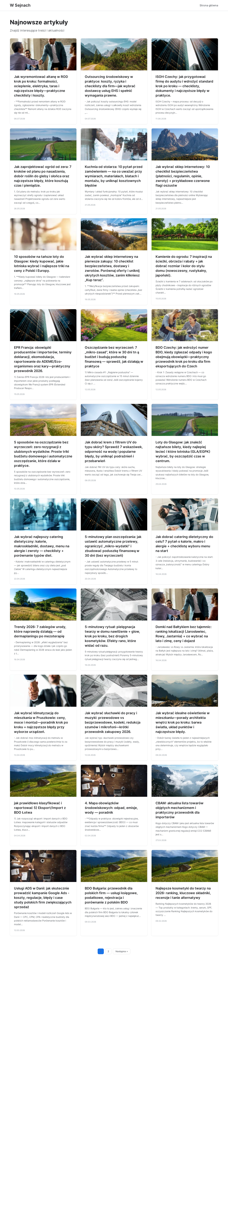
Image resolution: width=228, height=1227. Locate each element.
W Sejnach (20, 5)
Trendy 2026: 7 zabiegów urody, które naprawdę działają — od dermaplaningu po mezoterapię (40, 631)
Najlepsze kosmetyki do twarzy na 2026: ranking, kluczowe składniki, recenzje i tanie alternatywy (183, 893)
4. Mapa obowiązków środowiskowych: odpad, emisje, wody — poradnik (111, 807)
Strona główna (209, 5)
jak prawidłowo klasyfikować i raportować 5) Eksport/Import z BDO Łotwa (40, 807)
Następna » (122, 951)
